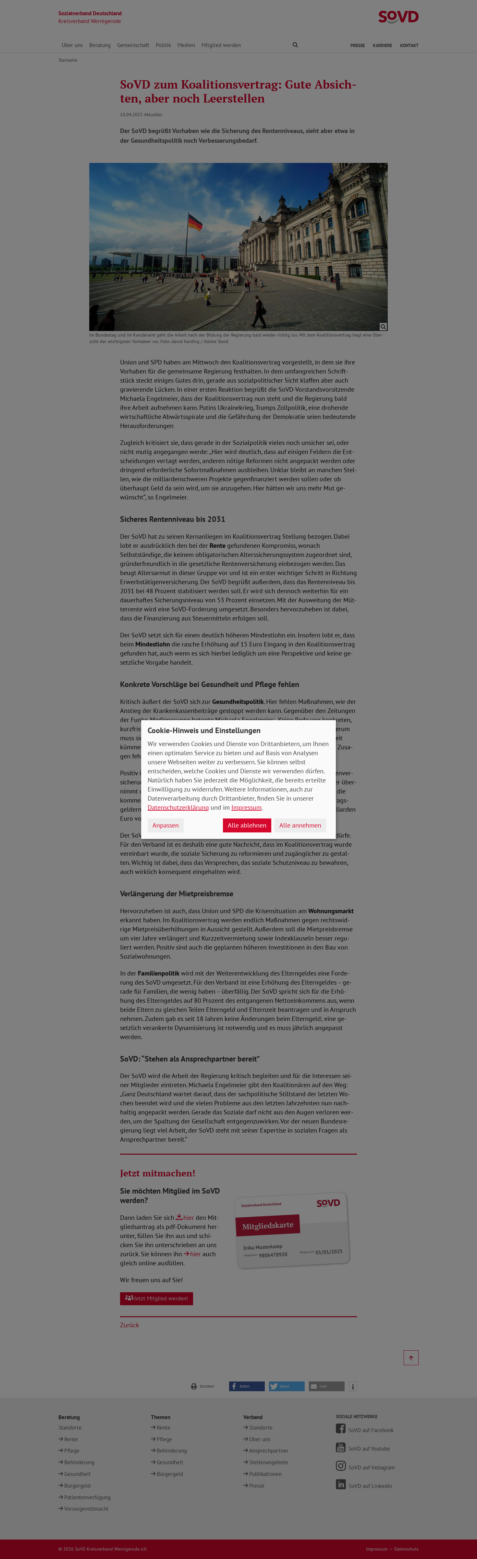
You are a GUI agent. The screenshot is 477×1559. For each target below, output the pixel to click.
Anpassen (166, 825)
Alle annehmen (300, 825)
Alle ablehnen (247, 825)
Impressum (246, 807)
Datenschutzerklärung (178, 807)
